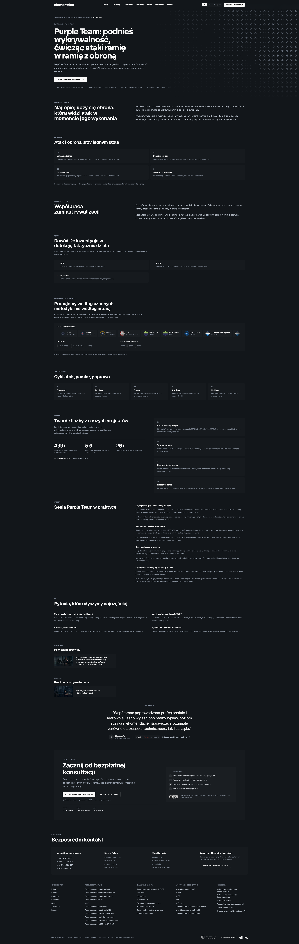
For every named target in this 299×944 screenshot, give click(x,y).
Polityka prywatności (75, 937)
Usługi (105, 5)
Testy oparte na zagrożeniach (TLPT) (150, 889)
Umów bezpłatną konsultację (69, 80)
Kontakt (170, 5)
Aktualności (159, 5)
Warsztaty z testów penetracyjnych (230, 904)
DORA (178, 893)
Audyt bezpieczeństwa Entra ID (188, 910)
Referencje (140, 5)
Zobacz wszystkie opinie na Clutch (175, 737)
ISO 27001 (180, 903)
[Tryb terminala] (220, 4)
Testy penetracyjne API (94, 900)
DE (214, 5)
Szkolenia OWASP (224, 901)
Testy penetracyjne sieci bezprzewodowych (102, 920)
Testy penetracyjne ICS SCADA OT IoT (99, 924)
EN (210, 5)
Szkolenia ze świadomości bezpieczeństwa (227, 896)
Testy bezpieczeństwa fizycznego (150, 910)
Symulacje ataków (83, 17)
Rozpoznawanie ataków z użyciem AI (231, 911)
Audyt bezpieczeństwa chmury (188, 913)
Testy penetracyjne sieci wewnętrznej (99, 917)
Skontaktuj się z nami (109, 794)
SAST (87, 903)
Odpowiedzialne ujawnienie (124, 937)
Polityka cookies (90, 937)
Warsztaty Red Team (225, 907)
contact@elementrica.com (69, 853)
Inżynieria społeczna (145, 913)
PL (205, 5)
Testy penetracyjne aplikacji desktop (99, 896)
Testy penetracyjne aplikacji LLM (97, 906)
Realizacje (129, 5)
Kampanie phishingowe (145, 906)
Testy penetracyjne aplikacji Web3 (98, 910)
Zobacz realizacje (79, 458)
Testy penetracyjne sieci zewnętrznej (99, 913)
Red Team (140, 893)
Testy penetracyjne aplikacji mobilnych (100, 893)
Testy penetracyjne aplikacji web (97, 889)
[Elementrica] (64, 5)
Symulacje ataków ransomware (148, 903)
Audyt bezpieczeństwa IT (185, 889)
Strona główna (59, 17)
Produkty (116, 5)
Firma (149, 5)
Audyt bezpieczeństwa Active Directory (191, 906)
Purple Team (141, 896)
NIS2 (178, 896)
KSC (178, 900)
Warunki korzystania (105, 937)
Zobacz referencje (61, 458)
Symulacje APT (143, 900)
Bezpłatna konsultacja (234, 5)
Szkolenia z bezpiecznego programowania (227, 890)
